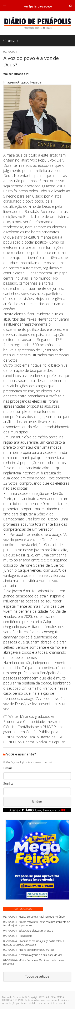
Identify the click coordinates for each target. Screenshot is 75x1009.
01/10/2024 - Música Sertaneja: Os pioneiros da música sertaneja (34, 961)
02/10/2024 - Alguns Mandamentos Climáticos (28, 950)
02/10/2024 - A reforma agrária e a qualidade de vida (32, 955)
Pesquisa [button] (70, 6)
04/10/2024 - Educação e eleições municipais (28, 930)
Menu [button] (4, 6)
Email (7, 768)
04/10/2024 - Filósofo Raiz (17, 936)
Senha (8, 783)
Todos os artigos (37, 976)
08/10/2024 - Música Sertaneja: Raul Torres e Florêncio (34, 916)
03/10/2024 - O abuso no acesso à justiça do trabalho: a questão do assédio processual (33, 942)
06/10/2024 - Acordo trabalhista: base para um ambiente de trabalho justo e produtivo (36, 923)
